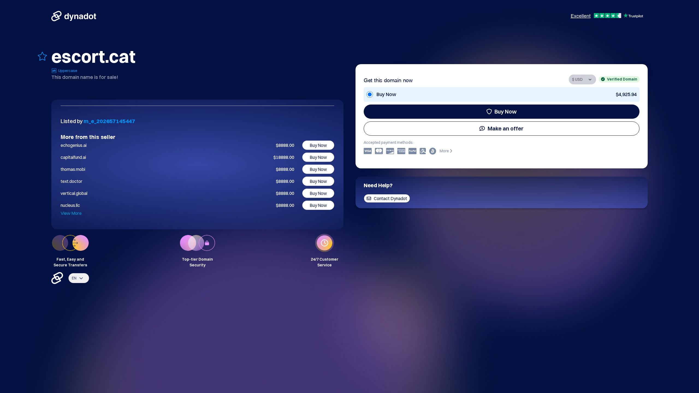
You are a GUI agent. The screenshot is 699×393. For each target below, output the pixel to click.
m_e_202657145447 (109, 121)
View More (71, 213)
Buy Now (505, 111)
